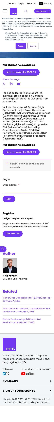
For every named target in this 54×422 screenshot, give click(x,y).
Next (8, 198)
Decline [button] (33, 46)
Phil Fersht (10, 275)
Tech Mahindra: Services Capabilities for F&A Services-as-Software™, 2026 (26, 310)
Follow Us (47, 3)
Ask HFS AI (31, 3)
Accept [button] (20, 46)
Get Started (13, 233)
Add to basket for (21, 72)
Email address (11, 184)
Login (21, 3)
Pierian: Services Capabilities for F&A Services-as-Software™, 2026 (22, 321)
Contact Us (41, 11)
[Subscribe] (3, 249)
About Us (11, 3)
